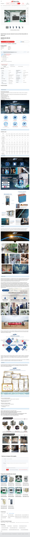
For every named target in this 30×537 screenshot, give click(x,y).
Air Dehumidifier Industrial (22, 527)
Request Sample (14, 43)
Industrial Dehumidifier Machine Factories (14, 529)
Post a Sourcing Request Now (23, 469)
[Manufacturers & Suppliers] (15, 1)
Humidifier (9, 517)
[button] (26, 66)
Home (1, 5)
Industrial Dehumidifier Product (13, 527)
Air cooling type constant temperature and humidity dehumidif (25, 517)
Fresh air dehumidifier (3, 517)
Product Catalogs (12, 513)
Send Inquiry (7, 41)
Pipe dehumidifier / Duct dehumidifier (25, 516)
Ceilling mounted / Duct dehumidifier (18, 516)
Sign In (2, 61)
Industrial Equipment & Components (7, 5)
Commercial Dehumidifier (4, 516)
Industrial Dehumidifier (23, 5)
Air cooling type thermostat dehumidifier (18, 517)
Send (7, 469)
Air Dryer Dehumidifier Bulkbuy (24, 529)
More (1, 531)
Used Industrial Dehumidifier (4, 527)
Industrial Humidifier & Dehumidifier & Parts (16, 5)
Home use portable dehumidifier (11, 516)
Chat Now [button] (22, 41)
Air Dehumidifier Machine (4, 529)
